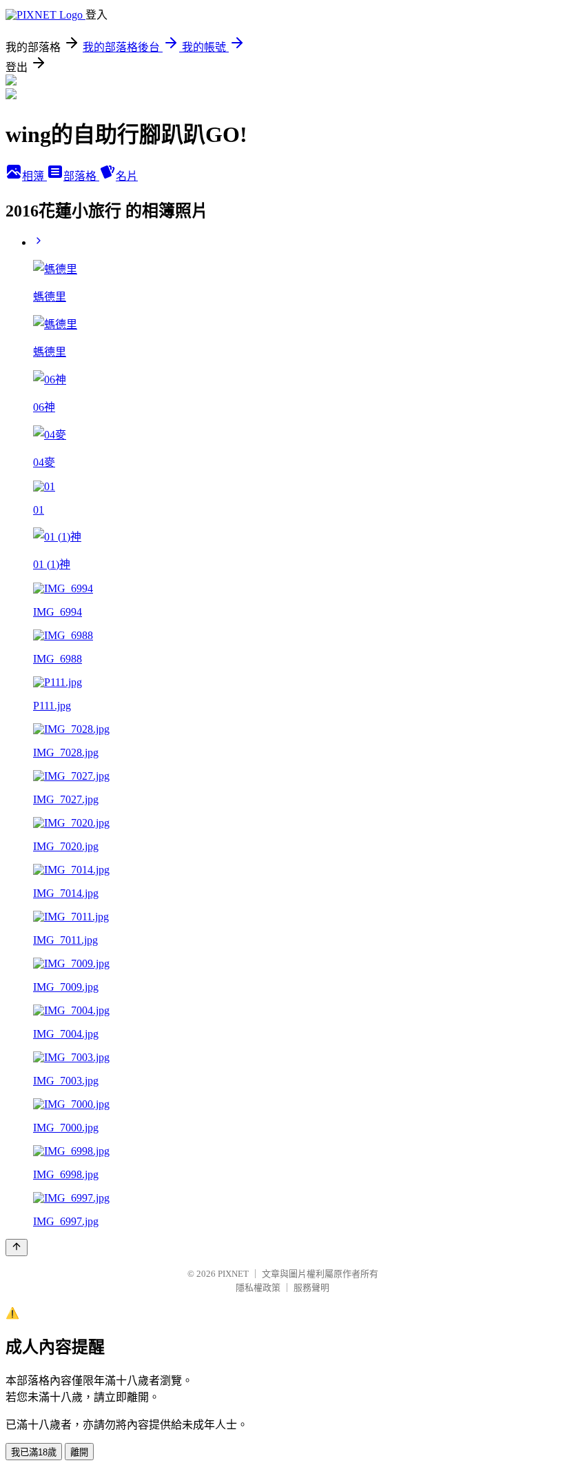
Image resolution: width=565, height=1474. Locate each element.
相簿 (34, 176)
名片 (127, 176)
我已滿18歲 (33, 1452)
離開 (79, 1452)
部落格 (81, 176)
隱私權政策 (258, 1287)
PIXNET (233, 1274)
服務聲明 (311, 1287)
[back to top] (17, 1247)
